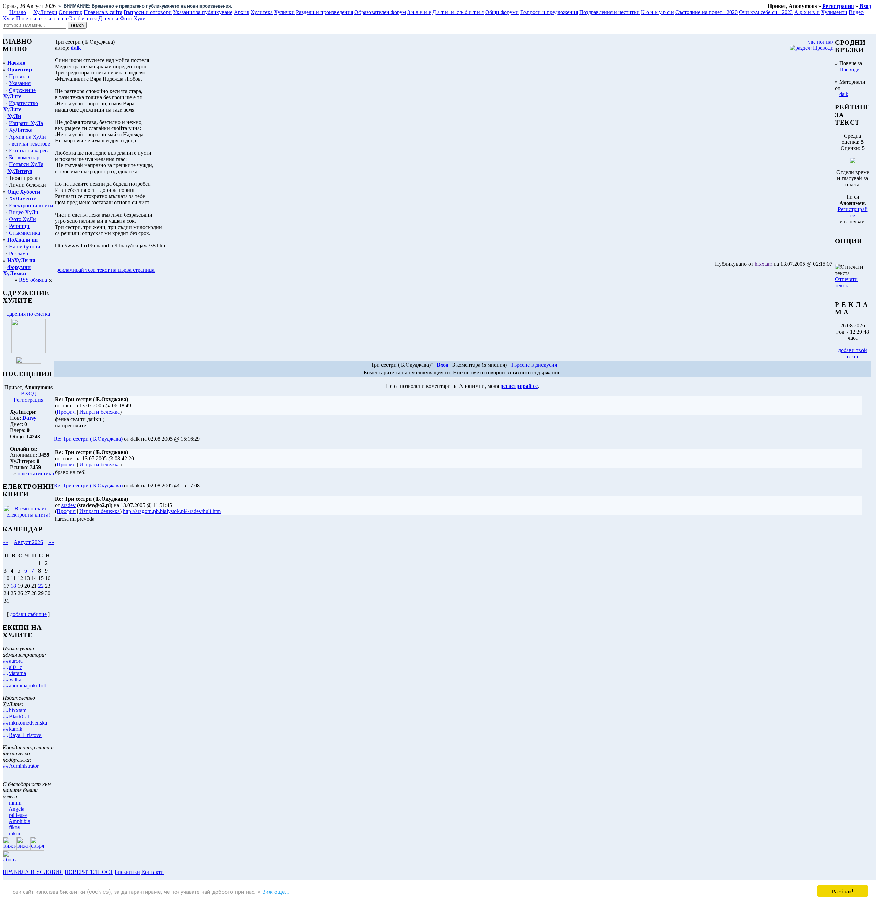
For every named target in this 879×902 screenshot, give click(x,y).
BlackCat (19, 716)
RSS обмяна (33, 280)
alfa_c (15, 667)
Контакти (152, 872)
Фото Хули (133, 18)
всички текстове (31, 144)
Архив (241, 12)
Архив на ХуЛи (27, 137)
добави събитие (28, 614)
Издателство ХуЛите (20, 106)
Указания (20, 83)
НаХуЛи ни (21, 260)
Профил (66, 412)
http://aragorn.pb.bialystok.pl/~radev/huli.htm (172, 511)
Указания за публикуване (202, 12)
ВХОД (28, 393)
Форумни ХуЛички (17, 270)
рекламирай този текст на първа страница (105, 270)
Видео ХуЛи (23, 212)
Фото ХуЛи (22, 219)
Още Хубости (23, 192)
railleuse (18, 815)
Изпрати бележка (99, 412)
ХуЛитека (20, 130)
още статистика (36, 473)
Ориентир (19, 69)
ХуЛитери (45, 12)
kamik (15, 729)
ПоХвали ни (22, 240)
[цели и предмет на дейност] (28, 351)
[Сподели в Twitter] (195, 270)
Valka (15, 679)
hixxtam (17, 710)
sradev (68, 505)
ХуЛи (14, 116)
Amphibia (19, 821)
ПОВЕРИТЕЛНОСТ (89, 872)
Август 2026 (28, 542)
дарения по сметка (28, 314)
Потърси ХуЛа (26, 164)
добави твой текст (852, 353)
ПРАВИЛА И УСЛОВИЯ (33, 872)
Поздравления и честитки (609, 12)
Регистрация (28, 400)
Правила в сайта (103, 12)
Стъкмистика (24, 233)
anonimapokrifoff (28, 686)
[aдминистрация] (167, 872)
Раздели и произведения (324, 12)
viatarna (17, 673)
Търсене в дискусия (534, 365)
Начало (17, 12)
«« (5, 542)
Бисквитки (127, 872)
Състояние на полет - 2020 (706, 12)
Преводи (849, 69)
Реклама (18, 253)
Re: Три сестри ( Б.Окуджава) (88, 439)
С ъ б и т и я (82, 18)
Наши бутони (25, 247)
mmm (15, 803)
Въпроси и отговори (148, 12)
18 (13, 586)
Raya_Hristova (25, 735)
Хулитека (262, 12)
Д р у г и (108, 18)
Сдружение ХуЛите (19, 93)
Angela (16, 809)
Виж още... (276, 891)
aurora (16, 661)
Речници (19, 226)
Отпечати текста (846, 282)
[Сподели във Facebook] (168, 270)
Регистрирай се (853, 212)
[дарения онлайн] (28, 362)
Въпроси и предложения (549, 12)
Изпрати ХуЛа (26, 123)
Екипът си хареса (29, 150)
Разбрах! (842, 891)
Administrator (24, 766)
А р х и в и (807, 12)
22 (41, 586)
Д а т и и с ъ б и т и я (458, 12)
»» (51, 542)
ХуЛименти (23, 198)
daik (843, 94)
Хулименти (834, 12)
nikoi (14, 833)
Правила (19, 76)
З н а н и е (419, 12)
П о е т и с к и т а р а (41, 18)
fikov (14, 827)
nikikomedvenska (28, 723)
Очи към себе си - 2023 (766, 12)
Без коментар (24, 157)
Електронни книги (31, 205)
